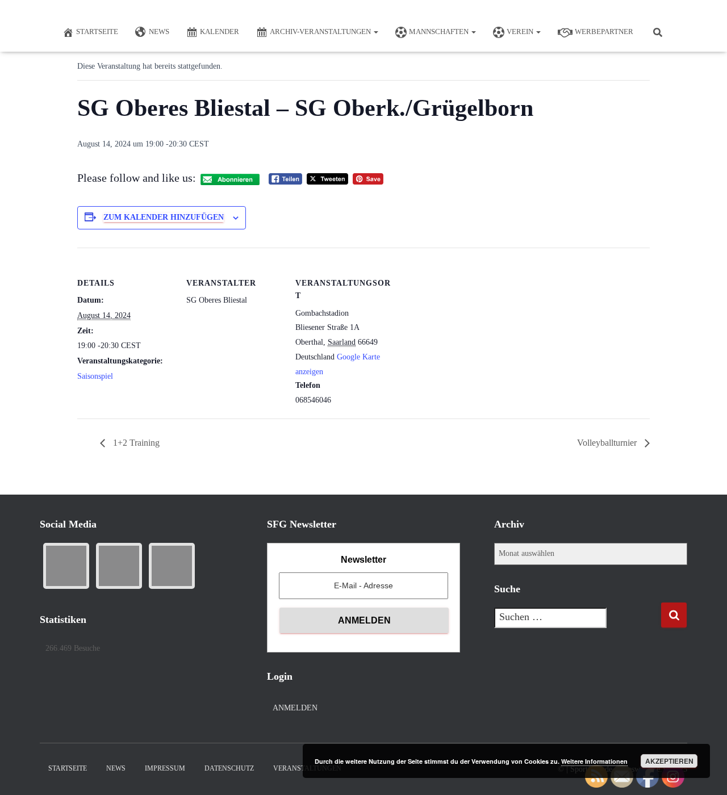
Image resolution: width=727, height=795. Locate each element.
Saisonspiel (95, 376)
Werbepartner (604, 31)
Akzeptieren (669, 761)
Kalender (219, 31)
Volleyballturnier (608, 442)
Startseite (97, 31)
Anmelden (295, 708)
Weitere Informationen (594, 761)
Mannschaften (439, 31)
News (159, 31)
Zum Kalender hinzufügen (163, 217)
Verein (521, 31)
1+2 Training (135, 442)
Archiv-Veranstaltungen (321, 31)
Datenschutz (229, 768)
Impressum (165, 768)
